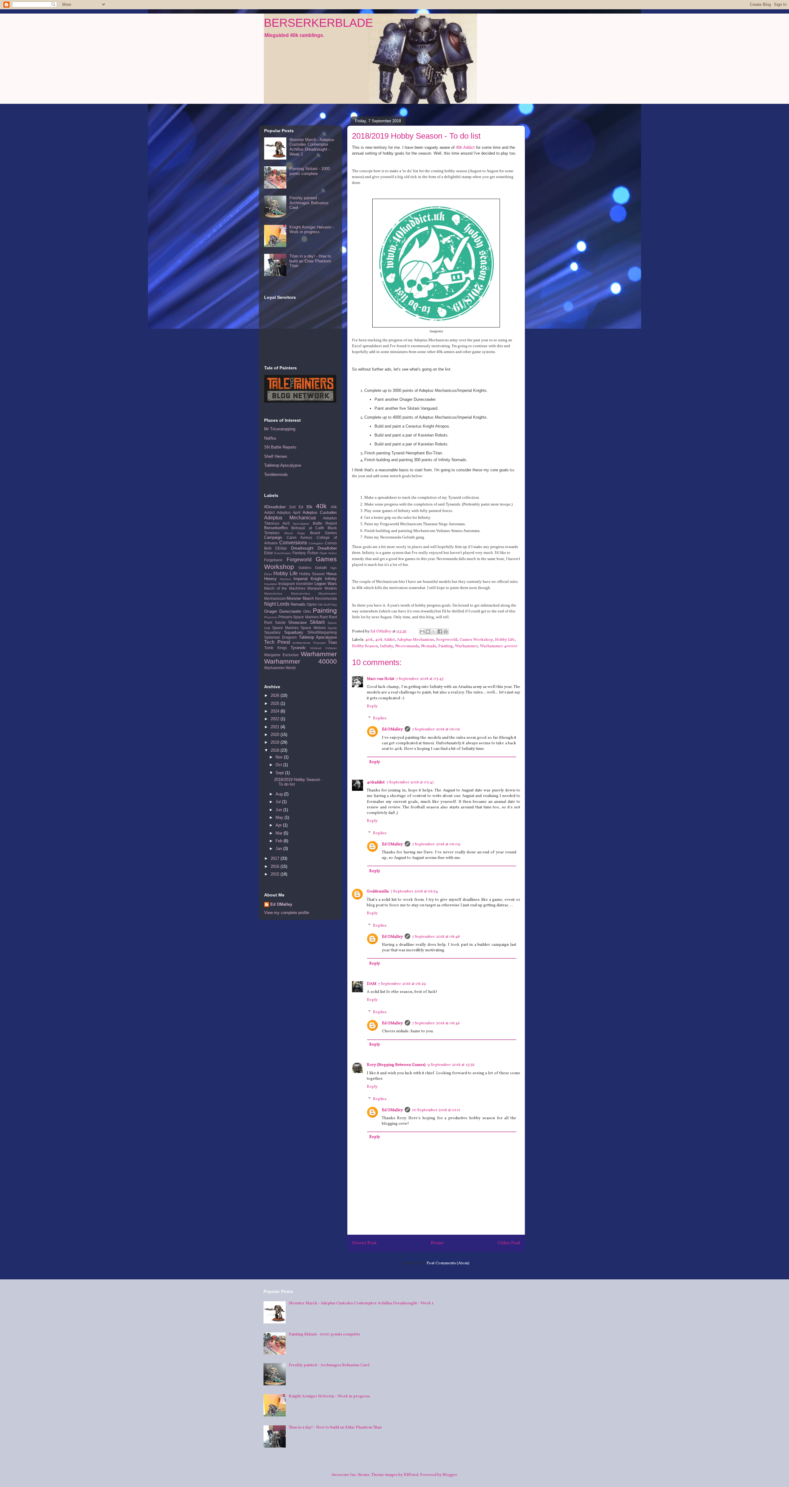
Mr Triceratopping (279, 429)
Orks (307, 611)
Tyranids (298, 647)
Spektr (332, 628)
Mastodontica (300, 593)
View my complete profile (286, 912)
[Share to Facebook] (440, 631)
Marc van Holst (380, 679)
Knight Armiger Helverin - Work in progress (311, 229)
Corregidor (316, 543)
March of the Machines (284, 588)
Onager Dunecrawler (282, 611)
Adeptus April (288, 512)
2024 (275, 711)
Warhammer (466, 646)
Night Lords (276, 604)
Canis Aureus (300, 537)
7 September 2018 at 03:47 (410, 782)
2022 (275, 719)
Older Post (508, 1243)
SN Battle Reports (280, 447)
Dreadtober (327, 548)
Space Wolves (312, 628)
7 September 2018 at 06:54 (414, 891)
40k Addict (465, 147)
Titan (332, 642)
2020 (275, 734)
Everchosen (282, 553)
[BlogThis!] (428, 631)
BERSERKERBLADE (318, 22)
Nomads (428, 646)
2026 (275, 695)
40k (369, 640)
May (280, 817)
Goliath (321, 568)
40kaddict (376, 782)
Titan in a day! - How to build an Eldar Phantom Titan (310, 261)
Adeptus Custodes (320, 512)
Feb (280, 841)
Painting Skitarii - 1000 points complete (309, 171)
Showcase (297, 622)
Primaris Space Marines (298, 617)
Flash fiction (328, 553)
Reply (372, 706)
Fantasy (299, 553)
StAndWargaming (322, 632)
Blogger (450, 1475)
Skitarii (317, 622)
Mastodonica (273, 593)
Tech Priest (277, 642)
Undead (315, 648)
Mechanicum (275, 598)
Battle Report (325, 523)
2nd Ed (296, 507)
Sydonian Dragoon (280, 637)
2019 (275, 742)
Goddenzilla (378, 891)
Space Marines (285, 628)
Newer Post (364, 1243)
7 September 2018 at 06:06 (436, 729)
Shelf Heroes (275, 456)
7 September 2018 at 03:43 (420, 679)
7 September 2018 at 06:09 (436, 844)
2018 (275, 750)
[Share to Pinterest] (446, 631)
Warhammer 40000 (498, 646)
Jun (279, 809)
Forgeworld (446, 640)
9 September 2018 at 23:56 (451, 1065)
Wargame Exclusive (281, 655)
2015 (275, 874)
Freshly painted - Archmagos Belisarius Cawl (309, 203)
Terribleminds (276, 474)
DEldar (281, 548)
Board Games (323, 533)
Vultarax (331, 648)
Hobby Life (505, 640)
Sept (280, 772)
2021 (275, 727)
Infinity (386, 646)
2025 (275, 703)
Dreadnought (302, 548)
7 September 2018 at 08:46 (436, 1023)
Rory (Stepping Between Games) (396, 1065)
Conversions (293, 542)
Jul (279, 801)
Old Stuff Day (327, 604)
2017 (275, 858)
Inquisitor (270, 584)
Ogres (312, 604)
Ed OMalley (392, 729)
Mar (280, 833)
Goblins (304, 568)
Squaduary (293, 632)
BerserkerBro (276, 528)
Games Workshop (476, 640)
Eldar (268, 553)
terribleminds (301, 642)
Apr (279, 825)
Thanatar (319, 642)
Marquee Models (322, 588)
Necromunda (407, 646)
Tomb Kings (275, 648)
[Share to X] (434, 631)
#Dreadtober (275, 507)
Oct (279, 764)
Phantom (270, 617)
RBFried (411, 1475)
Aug (280, 794)
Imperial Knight (307, 578)
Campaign (273, 537)
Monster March (300, 598)
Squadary (272, 632)
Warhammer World (280, 668)
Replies (379, 718)
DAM (371, 984)
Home (437, 1243)
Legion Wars (325, 583)
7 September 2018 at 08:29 (402, 984)
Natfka (270, 438)
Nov (280, 757)
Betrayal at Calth (307, 528)
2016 (275, 866)
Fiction (312, 553)
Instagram (286, 584)
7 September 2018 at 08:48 (436, 937)
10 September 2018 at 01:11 (436, 1110)
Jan (279, 848)
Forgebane (273, 560)
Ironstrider (304, 584)
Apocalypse (301, 523)
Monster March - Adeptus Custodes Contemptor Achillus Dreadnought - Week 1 (311, 146)
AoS (286, 523)
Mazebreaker (327, 593)
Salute (280, 622)
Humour (285, 579)
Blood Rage (294, 533)
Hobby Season (365, 646)
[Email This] (422, 631)
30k (309, 507)
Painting (445, 646)
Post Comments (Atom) (448, 1263)
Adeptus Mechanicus (415, 640)
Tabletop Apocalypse (282, 465)
